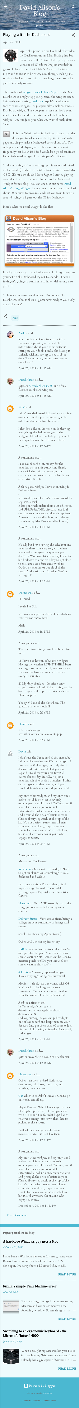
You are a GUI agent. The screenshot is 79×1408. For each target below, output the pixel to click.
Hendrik (23, 724)
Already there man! (40, 386)
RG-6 (22, 407)
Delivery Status (27, 919)
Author (22, 333)
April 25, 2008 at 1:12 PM (34, 632)
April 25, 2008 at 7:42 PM (34, 844)
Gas (20, 1096)
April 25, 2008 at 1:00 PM (34, 527)
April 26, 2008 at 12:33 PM (34, 1140)
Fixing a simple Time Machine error (30, 1286)
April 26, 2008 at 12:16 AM (35, 1063)
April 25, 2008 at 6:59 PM (34, 740)
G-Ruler (23, 949)
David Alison (26, 380)
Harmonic (24, 903)
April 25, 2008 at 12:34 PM (34, 446)
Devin (22, 751)
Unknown (25, 593)
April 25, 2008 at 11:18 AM (35, 396)
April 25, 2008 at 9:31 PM (34, 1039)
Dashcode (37, 101)
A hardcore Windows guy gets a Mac (30, 1241)
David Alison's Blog (39, 10)
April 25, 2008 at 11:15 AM (35, 368)
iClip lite (23, 972)
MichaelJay (47, 1393)
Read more (67, 1274)
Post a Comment (17, 1215)
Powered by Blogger (41, 1386)
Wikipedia (24, 869)
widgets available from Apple (40, 92)
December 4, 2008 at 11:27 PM (37, 1206)
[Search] (73, 8)
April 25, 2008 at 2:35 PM (34, 712)
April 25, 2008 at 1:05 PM (34, 581)
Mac (15, 318)
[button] (73, 36)
